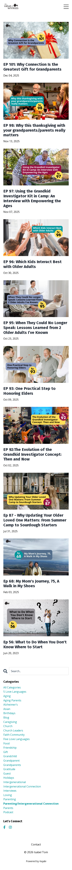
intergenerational (14, 782)
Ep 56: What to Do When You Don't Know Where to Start (35, 644)
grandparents (12, 765)
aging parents (12, 700)
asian (6, 709)
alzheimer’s (10, 704)
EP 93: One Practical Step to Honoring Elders (29, 391)
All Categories (12, 687)
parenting (9, 799)
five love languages (16, 739)
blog (6, 717)
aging (7, 696)
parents (8, 808)
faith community (14, 735)
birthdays (9, 713)
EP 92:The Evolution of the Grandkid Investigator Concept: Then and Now (32, 454)
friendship (10, 747)
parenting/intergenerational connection (31, 803)
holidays (8, 778)
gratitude (9, 769)
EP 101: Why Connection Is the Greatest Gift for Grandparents (32, 67)
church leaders (13, 730)
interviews (9, 790)
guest (7, 773)
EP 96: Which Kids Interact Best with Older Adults (32, 264)
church (7, 726)
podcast (8, 812)
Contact (36, 844)
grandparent (11, 760)
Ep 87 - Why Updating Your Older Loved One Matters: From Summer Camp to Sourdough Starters (34, 520)
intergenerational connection (22, 786)
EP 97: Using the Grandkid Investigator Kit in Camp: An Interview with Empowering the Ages (32, 198)
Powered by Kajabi (36, 861)
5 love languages (14, 691)
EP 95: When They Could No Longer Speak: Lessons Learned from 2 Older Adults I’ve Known (35, 327)
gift (5, 752)
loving (7, 795)
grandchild (10, 756)
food (6, 743)
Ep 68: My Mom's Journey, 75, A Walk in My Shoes (31, 583)
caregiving (10, 722)
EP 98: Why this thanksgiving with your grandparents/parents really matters (34, 130)
